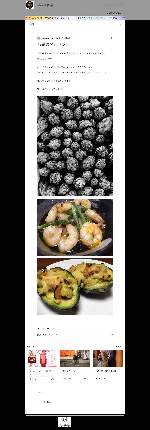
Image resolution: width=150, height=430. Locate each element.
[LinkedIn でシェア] (48, 329)
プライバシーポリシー (82, 420)
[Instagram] (111, 5)
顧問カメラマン (69, 371)
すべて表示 (119, 346)
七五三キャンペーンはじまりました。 (41, 372)
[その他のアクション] (111, 38)
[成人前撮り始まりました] (108, 358)
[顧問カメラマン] (75, 358)
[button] (120, 24)
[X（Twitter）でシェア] (43, 329)
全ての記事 (30, 24)
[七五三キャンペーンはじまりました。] (42, 358)
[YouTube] (121, 5)
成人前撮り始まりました (106, 371)
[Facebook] (116, 5)
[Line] (106, 5)
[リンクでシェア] (53, 329)
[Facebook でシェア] (38, 329)
